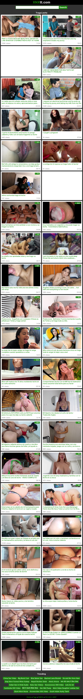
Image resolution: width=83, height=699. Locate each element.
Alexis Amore (54, 682)
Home (29, 697)
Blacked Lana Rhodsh (52, 678)
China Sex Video (10, 678)
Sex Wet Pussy (45, 688)
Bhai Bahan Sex (37, 678)
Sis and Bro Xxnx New (71, 678)
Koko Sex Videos (36, 685)
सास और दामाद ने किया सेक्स (69, 682)
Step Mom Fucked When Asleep (17, 682)
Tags (35, 697)
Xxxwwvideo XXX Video (39, 691)
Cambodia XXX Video (12, 688)
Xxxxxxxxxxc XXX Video (54, 685)
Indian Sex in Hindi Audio (18, 685)
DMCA (40, 697)
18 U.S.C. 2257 (50, 697)
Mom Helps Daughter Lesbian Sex (66, 688)
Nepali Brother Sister (39, 682)
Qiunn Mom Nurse (21, 691)
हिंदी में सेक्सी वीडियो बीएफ (30, 688)
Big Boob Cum (23, 678)
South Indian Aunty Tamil (59, 691)
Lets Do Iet (69, 685)
